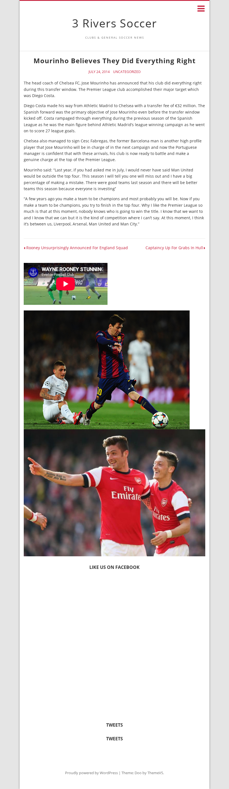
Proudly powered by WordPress (91, 772)
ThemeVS (155, 772)
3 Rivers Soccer (114, 23)
